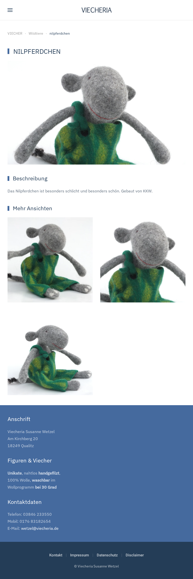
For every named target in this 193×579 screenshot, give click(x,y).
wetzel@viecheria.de (40, 528)
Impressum (79, 555)
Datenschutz (107, 555)
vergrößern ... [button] (50, 289)
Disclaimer (135, 555)
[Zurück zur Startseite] (96, 10)
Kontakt (55, 555)
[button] (10, 10)
